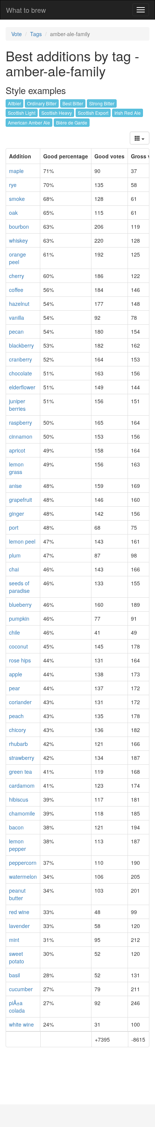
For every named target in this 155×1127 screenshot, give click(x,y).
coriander (20, 702)
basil (14, 975)
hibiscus (18, 799)
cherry (16, 275)
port (13, 527)
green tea (20, 771)
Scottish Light (21, 112)
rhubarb (18, 743)
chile (14, 632)
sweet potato (16, 957)
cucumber (21, 989)
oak (13, 212)
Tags (36, 34)
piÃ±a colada (17, 1006)
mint (14, 939)
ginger (16, 513)
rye (13, 184)
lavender (19, 926)
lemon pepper (17, 844)
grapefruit (20, 499)
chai (14, 569)
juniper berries (17, 404)
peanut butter (17, 894)
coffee (16, 289)
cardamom (22, 785)
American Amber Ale (29, 122)
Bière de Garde (71, 122)
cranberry (20, 359)
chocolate (20, 373)
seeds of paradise (19, 586)
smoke (17, 198)
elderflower (22, 387)
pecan (16, 331)
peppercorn (22, 862)
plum (15, 555)
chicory (17, 730)
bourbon (19, 226)
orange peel (17, 258)
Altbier (14, 103)
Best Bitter (72, 103)
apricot (17, 450)
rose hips (20, 660)
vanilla (16, 317)
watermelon (23, 876)
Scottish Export (93, 112)
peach (16, 716)
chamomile (22, 813)
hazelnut (19, 303)
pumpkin (19, 618)
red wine (19, 912)
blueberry (20, 604)
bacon (16, 827)
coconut (18, 646)
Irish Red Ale (127, 112)
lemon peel (22, 541)
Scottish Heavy (56, 112)
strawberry (21, 757)
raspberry (20, 422)
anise (15, 485)
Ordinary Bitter (41, 103)
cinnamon (20, 436)
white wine (21, 1024)
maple (16, 171)
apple (15, 674)
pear (14, 688)
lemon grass (16, 467)
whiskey (18, 240)
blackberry (21, 345)
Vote (16, 34)
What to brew (26, 10)
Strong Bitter (101, 103)
